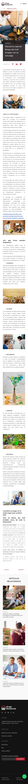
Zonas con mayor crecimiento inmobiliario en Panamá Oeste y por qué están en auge (13, 615)
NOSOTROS (5, 744)
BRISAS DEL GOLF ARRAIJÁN (9, 733)
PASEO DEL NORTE (7, 736)
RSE (3, 748)
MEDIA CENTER (6, 751)
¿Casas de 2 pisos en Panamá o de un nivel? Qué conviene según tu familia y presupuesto (13, 685)
